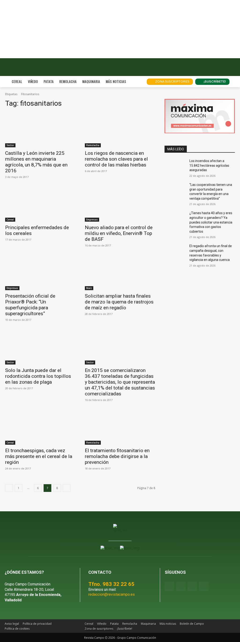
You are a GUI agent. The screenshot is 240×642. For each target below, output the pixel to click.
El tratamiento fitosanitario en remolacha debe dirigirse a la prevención (117, 456)
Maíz (89, 288)
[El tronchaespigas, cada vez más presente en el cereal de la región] (40, 427)
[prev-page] (9, 488)
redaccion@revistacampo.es (111, 594)
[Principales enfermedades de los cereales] (40, 204)
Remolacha (92, 145)
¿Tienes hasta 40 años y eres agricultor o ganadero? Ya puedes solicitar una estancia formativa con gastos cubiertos (210, 222)
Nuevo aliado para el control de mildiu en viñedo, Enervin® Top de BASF (119, 233)
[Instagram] (180, 586)
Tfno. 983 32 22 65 (111, 584)
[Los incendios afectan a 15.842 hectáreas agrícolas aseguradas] (175, 166)
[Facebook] (169, 586)
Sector (10, 145)
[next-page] (67, 488)
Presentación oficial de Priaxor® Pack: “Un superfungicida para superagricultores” (30, 304)
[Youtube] (192, 586)
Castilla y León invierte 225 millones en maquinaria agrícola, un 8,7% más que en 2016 (36, 161)
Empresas (92, 219)
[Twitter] (203, 586)
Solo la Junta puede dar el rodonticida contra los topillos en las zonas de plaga (38, 376)
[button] (137, 81)
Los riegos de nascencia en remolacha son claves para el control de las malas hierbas (116, 159)
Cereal (10, 219)
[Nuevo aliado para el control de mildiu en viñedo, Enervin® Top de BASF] (120, 204)
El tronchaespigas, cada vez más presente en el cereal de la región (38, 456)
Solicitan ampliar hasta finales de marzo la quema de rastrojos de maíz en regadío (119, 301)
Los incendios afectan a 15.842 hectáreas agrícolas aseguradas (209, 165)
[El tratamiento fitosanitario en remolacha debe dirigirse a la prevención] (120, 427)
